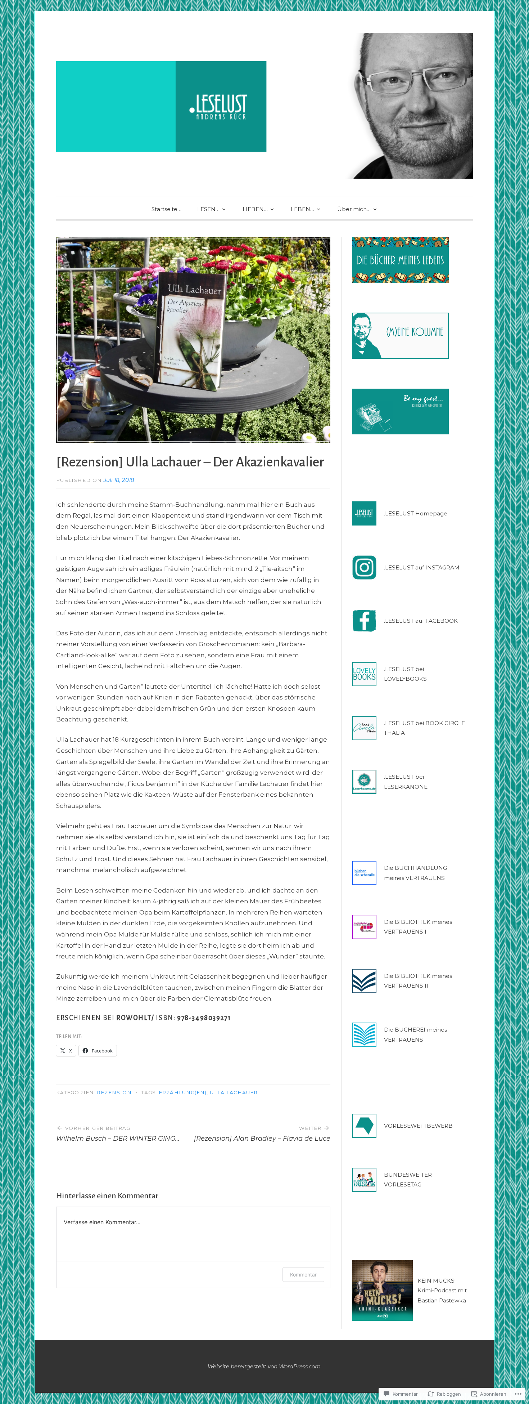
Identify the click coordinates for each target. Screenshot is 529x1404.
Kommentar (303, 1274)
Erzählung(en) (183, 1092)
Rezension (114, 1092)
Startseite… (166, 209)
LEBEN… (302, 209)
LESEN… (208, 209)
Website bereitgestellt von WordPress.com (264, 1366)
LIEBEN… (255, 209)
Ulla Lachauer (234, 1092)
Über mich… (354, 209)
